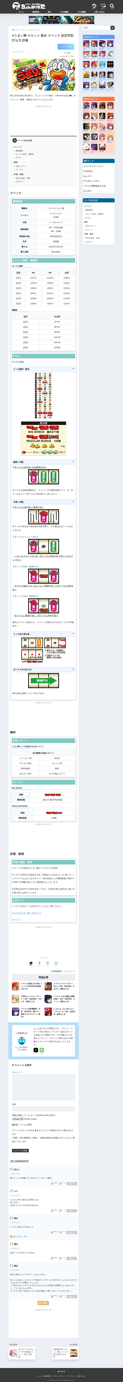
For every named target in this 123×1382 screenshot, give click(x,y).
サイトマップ (71, 1376)
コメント (17, 1072)
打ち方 (18, 157)
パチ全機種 (81, 12)
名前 (14, 1104)
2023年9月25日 (15, 1195)
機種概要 (19, 151)
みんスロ (87, 176)
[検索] (113, 28)
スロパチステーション (93, 166)
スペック (18, 147)
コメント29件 (66, 47)
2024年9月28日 (15, 1174)
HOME (62, 1371)
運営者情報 (47, 1376)
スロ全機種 (64, 12)
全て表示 (43, 1303)
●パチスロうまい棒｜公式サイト (27, 913)
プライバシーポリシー (59, 1376)
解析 (16, 162)
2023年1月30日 (15, 1222)
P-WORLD (88, 171)
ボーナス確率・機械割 (25, 154)
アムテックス (69, 971)
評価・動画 (19, 174)
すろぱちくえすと (91, 181)
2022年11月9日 (15, 1248)
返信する (72, 1184)
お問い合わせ (99, 12)
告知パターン (21, 166)
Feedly (41, 1053)
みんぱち (87, 191)
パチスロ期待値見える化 (94, 186)
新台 (49, 12)
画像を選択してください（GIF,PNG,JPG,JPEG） (34, 1115)
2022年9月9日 (14, 1270)
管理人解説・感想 (23, 178)
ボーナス (19, 169)
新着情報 (35, 12)
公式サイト (20, 182)
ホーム (21, 12)
